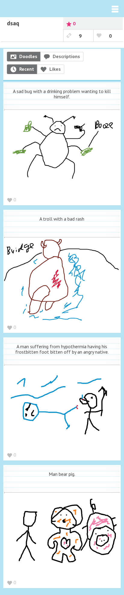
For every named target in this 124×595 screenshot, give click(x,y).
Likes (55, 69)
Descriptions (66, 56)
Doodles (28, 56)
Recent (26, 69)
